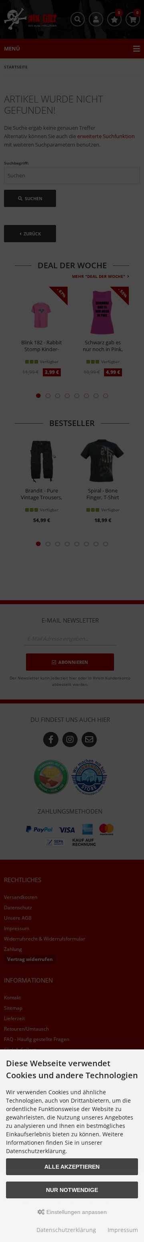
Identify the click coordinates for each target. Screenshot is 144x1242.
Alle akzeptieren (72, 1167)
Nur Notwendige (72, 1190)
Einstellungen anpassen (76, 1212)
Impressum (123, 1230)
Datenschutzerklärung (66, 1230)
